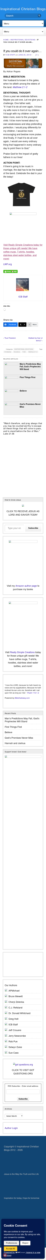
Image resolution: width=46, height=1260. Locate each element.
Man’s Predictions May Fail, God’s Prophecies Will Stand (30, 367)
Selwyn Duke (15, 1047)
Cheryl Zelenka (16, 1001)
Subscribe (33, 528)
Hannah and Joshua (15, 743)
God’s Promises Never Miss (30, 405)
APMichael (14, 990)
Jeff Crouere (15, 1030)
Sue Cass (14, 1052)
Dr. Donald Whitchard (19, 1013)
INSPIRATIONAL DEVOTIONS (22, 39)
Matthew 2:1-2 (20, 87)
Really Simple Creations (22, 652)
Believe (23, 390)
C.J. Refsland (15, 1007)
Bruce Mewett (16, 996)
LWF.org (7, 264)
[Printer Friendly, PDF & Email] (10, 271)
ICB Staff (10, 55)
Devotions (17, 352)
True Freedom (10, 338)
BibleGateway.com (22, 698)
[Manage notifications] (5, 1255)
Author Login (11, 1128)
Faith (24, 352)
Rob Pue (13, 1041)
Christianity (7, 352)
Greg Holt (13, 1018)
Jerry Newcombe (17, 1035)
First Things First (27, 377)
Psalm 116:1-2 (33, 692)
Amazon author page (26, 585)
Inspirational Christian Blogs (23, 8)
